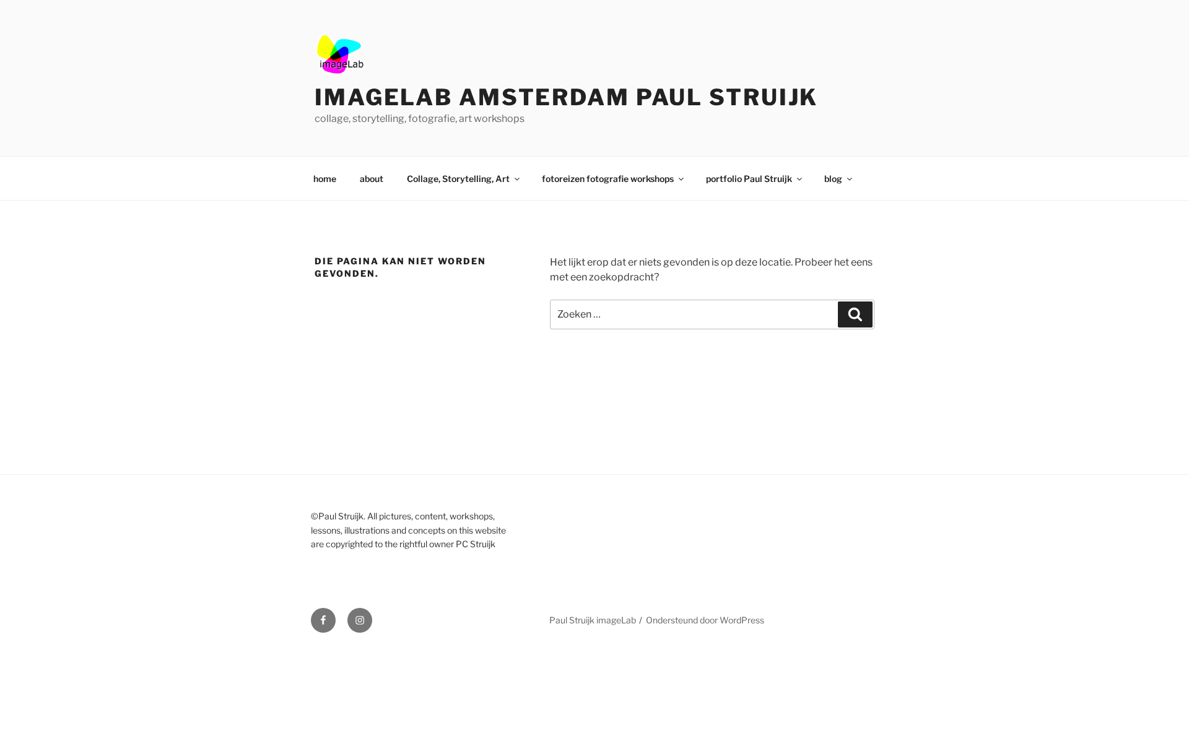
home (324, 178)
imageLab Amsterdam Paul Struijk (566, 97)
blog (833, 178)
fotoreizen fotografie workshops (608, 178)
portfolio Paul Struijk (749, 178)
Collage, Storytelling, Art (458, 178)
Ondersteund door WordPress (705, 620)
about (371, 178)
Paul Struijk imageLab (592, 620)
